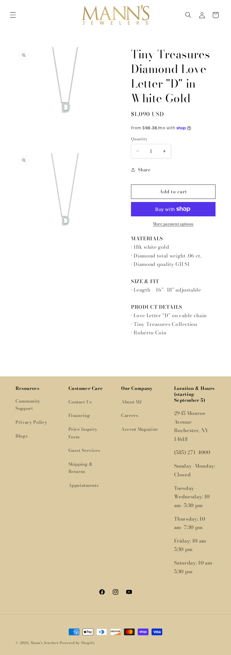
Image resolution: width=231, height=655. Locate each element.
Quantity (139, 139)
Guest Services (84, 450)
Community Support (27, 405)
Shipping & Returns (80, 468)
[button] (13, 15)
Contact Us (80, 402)
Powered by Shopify (77, 642)
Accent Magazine (139, 429)
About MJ (131, 402)
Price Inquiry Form (83, 433)
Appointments (83, 485)
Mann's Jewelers (45, 642)
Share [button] (144, 169)
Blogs (21, 436)
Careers (129, 415)
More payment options (173, 224)
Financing (79, 415)
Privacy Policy (31, 422)
